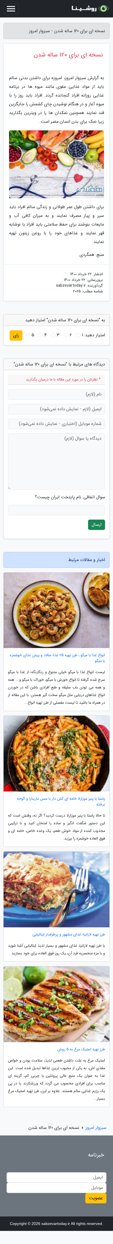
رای (16, 335)
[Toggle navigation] (11, 8)
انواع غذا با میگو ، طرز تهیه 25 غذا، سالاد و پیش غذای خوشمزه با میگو (57, 658)
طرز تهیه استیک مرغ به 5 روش (81, 1049)
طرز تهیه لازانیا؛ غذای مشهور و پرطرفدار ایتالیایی (68, 934)
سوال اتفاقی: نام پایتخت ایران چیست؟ (70, 497)
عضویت (96, 1198)
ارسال (96, 524)
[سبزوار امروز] (89, 8)
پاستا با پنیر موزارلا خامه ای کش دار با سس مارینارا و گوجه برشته (61, 801)
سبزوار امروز (96, 1127)
